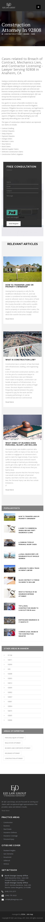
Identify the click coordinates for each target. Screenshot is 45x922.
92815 (10, 711)
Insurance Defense (10, 832)
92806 (10, 720)
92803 (10, 678)
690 (9, 669)
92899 (10, 664)
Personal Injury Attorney (14, 738)
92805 (10, 715)
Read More (9, 319)
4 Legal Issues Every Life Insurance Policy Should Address (29, 556)
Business (6, 826)
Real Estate (7, 829)
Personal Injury (8, 839)
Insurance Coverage (10, 836)
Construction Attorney (13, 34)
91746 (10, 655)
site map (30, 914)
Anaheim (26, 34)
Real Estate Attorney (13, 743)
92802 (10, 692)
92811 (10, 660)
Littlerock (6, 860)
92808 (10, 674)
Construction (8, 822)
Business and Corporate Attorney (17, 748)
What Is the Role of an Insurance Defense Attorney (28, 594)
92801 (10, 702)
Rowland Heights (9, 850)
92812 (10, 683)
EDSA (23, 914)
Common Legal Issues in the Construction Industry (28, 634)
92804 (10, 706)
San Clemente (8, 854)
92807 (10, 697)
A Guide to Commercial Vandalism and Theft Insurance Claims (28, 530)
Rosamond (7, 857)
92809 (10, 688)
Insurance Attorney (12, 753)
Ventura (6, 864)
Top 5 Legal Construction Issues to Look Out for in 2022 (28, 608)
